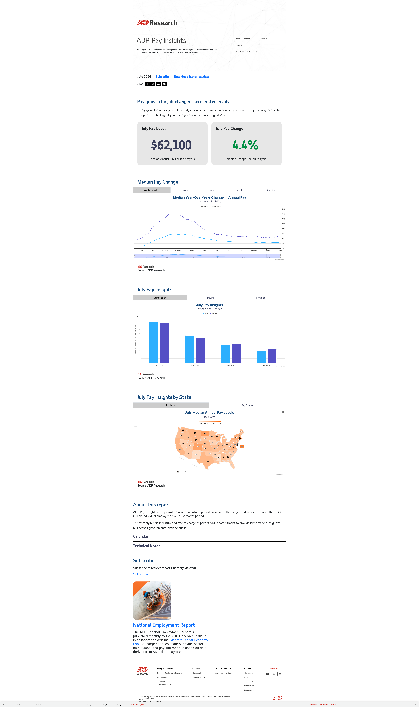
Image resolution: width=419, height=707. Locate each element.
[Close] (415, 704)
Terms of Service (155, 701)
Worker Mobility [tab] (152, 190)
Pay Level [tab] (170, 405)
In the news (248, 682)
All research (196, 673)
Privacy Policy (142, 701)
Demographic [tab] (160, 297)
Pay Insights (162, 677)
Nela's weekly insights (223, 673)
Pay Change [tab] (247, 405)
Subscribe (162, 76)
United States (164, 685)
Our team (247, 677)
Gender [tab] (185, 190)
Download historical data (192, 76)
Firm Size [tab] (270, 190)
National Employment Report (164, 625)
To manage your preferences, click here (322, 704)
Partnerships (249, 686)
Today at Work (197, 677)
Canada (162, 682)
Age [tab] (212, 190)
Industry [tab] (240, 190)
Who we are (248, 673)
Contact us (248, 690)
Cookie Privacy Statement (139, 705)
